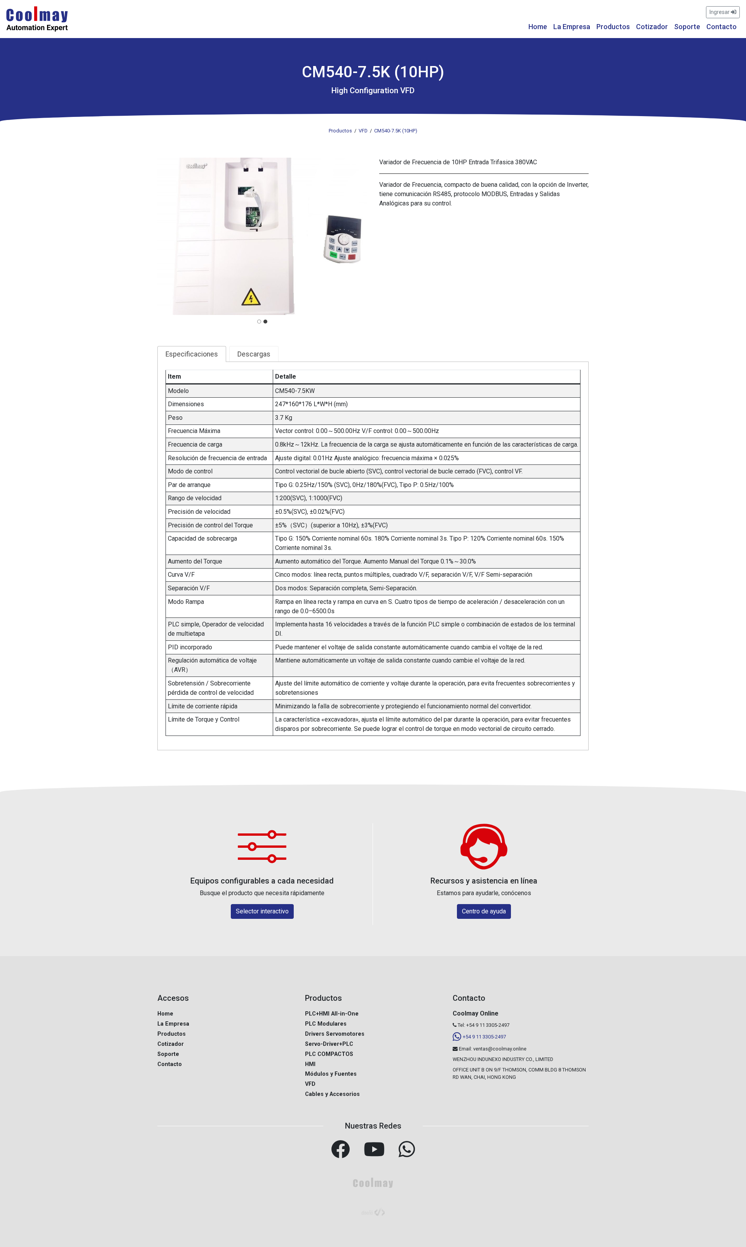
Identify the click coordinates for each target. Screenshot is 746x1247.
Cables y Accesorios (332, 1094)
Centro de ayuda (484, 911)
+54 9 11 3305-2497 (484, 1037)
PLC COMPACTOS (329, 1054)
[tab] (259, 321)
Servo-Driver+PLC (329, 1044)
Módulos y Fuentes (331, 1074)
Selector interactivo (262, 911)
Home (537, 27)
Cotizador (652, 27)
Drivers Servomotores (334, 1034)
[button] (262, 236)
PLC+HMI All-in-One (332, 1013)
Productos (613, 27)
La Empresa (571, 27)
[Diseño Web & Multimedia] (373, 1211)
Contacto (721, 27)
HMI (310, 1064)
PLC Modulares (326, 1024)
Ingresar (720, 12)
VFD (310, 1084)
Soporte (687, 27)
